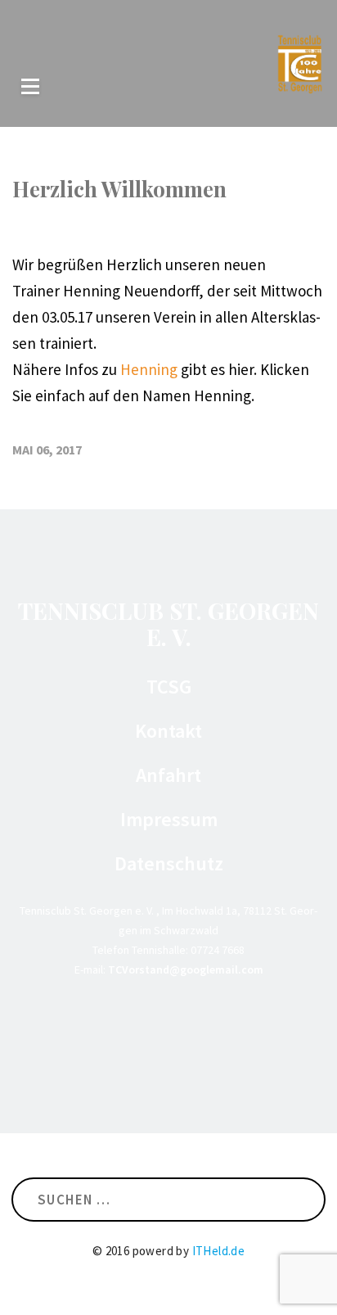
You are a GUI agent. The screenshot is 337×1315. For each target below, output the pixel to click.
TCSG (168, 687)
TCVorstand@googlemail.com (185, 969)
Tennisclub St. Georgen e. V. (168, 623)
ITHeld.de (218, 1251)
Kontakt (168, 731)
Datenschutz (169, 863)
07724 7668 (218, 949)
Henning (148, 369)
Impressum (169, 819)
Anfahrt (168, 775)
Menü (30, 86)
